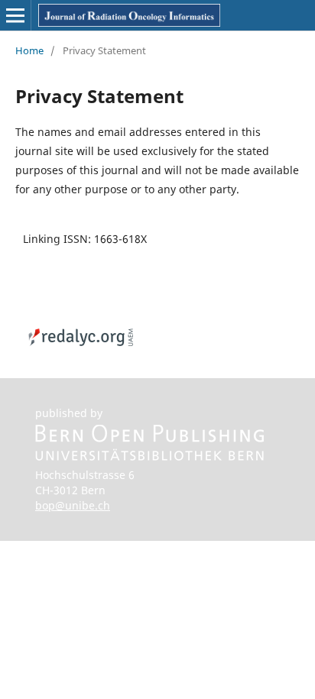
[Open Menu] (15, 15)
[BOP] (150, 456)
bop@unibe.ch (72, 505)
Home (29, 50)
